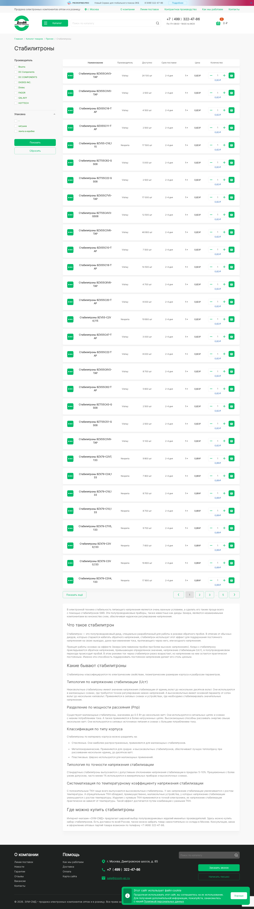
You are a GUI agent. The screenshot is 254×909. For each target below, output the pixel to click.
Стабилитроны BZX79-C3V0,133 (95, 563)
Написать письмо (219, 876)
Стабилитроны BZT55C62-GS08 (95, 162)
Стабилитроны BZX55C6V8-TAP (95, 284)
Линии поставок (149, 9)
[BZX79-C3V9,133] (70, 545)
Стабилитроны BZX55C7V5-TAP (95, 197)
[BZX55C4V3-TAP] (70, 75)
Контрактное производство (180, 9)
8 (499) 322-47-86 (154, 3)
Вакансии (20, 880)
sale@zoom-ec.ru (118, 878)
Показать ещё (74, 594)
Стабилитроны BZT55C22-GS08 (95, 180)
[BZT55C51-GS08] (70, 423)
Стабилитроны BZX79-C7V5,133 (95, 528)
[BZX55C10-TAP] (70, 249)
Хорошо (238, 895)
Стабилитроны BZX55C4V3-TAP (95, 75)
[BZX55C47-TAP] (70, 336)
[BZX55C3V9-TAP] (70, 441)
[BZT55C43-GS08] (70, 406)
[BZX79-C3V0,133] (70, 563)
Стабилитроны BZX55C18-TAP (95, 267)
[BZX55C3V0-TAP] (70, 93)
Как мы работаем (212, 9)
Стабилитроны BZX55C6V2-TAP (95, 371)
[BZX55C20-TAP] (70, 301)
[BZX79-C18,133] (70, 493)
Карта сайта (70, 876)
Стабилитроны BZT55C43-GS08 (95, 406)
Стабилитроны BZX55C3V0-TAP (95, 92)
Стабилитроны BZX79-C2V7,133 (95, 458)
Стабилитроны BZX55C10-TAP (95, 249)
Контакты (234, 9)
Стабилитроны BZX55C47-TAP (95, 336)
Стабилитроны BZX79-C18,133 (95, 493)
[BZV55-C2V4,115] (70, 319)
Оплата (67, 871)
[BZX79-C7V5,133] (70, 528)
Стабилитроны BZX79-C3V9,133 (95, 545)
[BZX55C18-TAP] (70, 267)
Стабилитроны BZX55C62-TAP (95, 389)
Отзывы (19, 876)
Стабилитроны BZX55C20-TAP (95, 301)
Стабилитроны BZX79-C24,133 (95, 476)
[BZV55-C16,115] (70, 145)
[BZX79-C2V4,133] (70, 580)
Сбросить (35, 150)
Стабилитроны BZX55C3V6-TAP (95, 232)
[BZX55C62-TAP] (70, 388)
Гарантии (19, 871)
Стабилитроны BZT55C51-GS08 (95, 423)
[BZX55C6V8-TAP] (70, 284)
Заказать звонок (219, 867)
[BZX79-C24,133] (70, 476)
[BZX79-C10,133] (70, 510)
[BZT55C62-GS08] (70, 162)
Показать (35, 142)
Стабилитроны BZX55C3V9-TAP (95, 441)
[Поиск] (157, 23)
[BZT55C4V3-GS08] (70, 214)
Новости (19, 866)
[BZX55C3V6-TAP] (70, 232)
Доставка (68, 866)
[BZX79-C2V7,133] (70, 458)
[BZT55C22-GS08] (70, 180)
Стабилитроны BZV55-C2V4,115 (95, 319)
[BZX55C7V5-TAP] (70, 197)
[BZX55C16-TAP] (70, 110)
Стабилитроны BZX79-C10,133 (95, 510)
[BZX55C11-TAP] (70, 127)
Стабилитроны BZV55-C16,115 (95, 145)
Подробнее (177, 3)
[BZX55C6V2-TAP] (70, 371)
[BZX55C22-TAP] (70, 354)
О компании (127, 9)
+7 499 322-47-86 (183, 19)
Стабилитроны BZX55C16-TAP (95, 110)
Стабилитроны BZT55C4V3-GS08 (95, 214)
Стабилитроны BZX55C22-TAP (95, 354)
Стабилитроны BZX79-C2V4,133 (95, 580)
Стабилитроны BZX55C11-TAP (95, 127)
